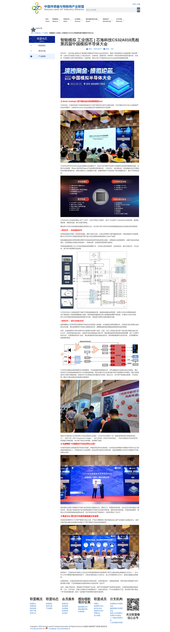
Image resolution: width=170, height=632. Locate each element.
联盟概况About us (55, 20)
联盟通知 (42, 46)
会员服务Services (78, 20)
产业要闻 (45, 33)
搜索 (138, 10)
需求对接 (42, 51)
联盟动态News (66, 20)
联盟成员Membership (107, 20)
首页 (32, 33)
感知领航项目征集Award (92, 20)
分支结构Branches (119, 20)
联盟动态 (38, 33)
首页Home (47, 20)
